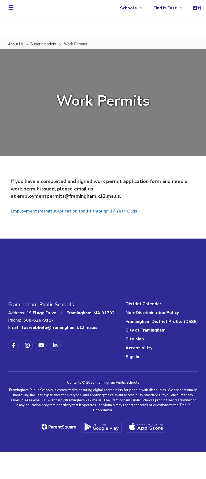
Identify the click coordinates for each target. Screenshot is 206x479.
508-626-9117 (38, 320)
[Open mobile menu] (11, 8)
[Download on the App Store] (146, 427)
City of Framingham (145, 330)
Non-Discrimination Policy (152, 313)
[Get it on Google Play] (102, 427)
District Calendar (143, 304)
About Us (16, 43)
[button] (131, 8)
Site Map (135, 339)
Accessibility (139, 348)
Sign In (132, 357)
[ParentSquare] (59, 427)
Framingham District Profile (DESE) (162, 322)
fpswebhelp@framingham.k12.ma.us (60, 327)
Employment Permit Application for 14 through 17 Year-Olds (74, 211)
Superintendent (43, 43)
